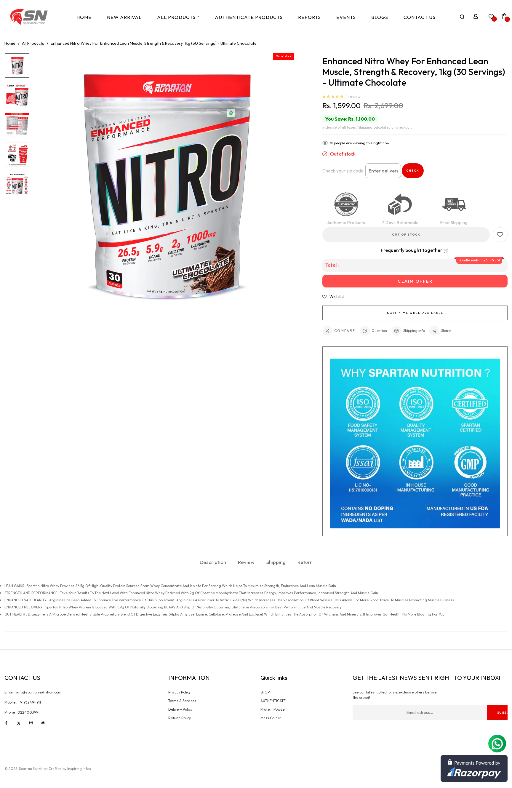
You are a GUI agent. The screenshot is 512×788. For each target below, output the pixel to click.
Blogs (379, 17)
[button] (333, 96)
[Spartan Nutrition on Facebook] (6, 722)
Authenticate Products (249, 17)
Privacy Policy (179, 692)
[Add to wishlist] (500, 234)
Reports (309, 17)
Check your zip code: (343, 171)
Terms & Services (182, 701)
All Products (176, 17)
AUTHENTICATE (273, 701)
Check (412, 170)
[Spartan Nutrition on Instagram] (31, 722)
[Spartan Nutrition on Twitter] (18, 722)
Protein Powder (273, 709)
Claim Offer (415, 281)
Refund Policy (179, 718)
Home (84, 17)
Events (346, 17)
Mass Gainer (270, 718)
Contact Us (420, 17)
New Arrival (124, 17)
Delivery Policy (180, 709)
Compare (344, 330)
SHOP (265, 692)
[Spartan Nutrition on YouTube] (42, 722)
